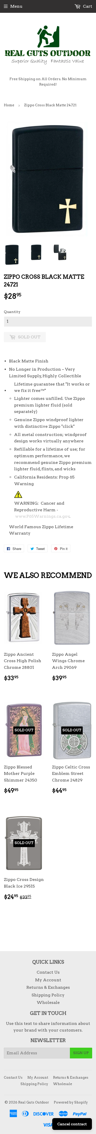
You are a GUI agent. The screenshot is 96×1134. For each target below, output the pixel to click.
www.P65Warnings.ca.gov (42, 516)
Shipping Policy (48, 995)
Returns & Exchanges (48, 987)
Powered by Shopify (71, 1102)
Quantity (12, 312)
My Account (48, 979)
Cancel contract (72, 1124)
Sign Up (81, 1053)
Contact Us (48, 972)
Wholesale (48, 1002)
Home (9, 105)
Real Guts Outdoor (33, 1102)
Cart (87, 6)
